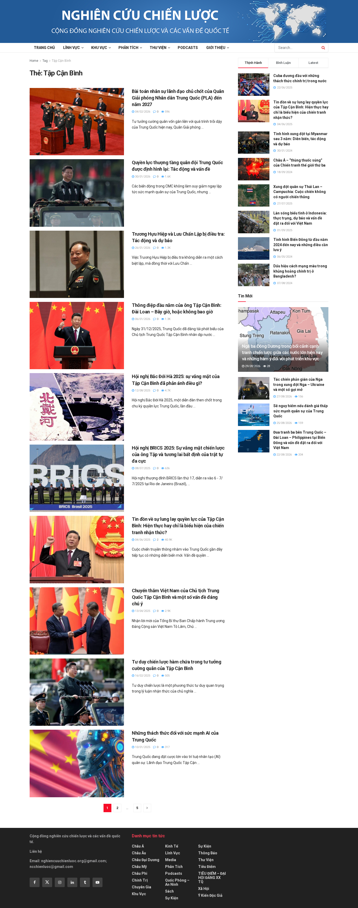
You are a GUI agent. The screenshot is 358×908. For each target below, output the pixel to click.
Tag (45, 61)
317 (167, 747)
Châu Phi (139, 873)
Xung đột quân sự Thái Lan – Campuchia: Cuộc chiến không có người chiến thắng (299, 192)
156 (300, 396)
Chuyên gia (141, 887)
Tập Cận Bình (61, 61)
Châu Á (138, 846)
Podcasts (188, 48)
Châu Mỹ (139, 867)
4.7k (167, 390)
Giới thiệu (215, 48)
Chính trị (140, 880)
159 (300, 423)
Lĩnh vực (71, 48)
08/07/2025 (142, 468)
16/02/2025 (142, 675)
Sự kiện (171, 898)
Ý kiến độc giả (210, 895)
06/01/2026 (142, 319)
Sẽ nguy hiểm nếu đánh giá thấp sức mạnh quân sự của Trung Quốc (300, 411)
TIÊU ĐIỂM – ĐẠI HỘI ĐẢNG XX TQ (212, 877)
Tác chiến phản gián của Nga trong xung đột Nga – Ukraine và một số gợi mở (298, 384)
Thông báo (207, 853)
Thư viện (158, 48)
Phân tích (128, 48)
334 (300, 454)
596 (167, 111)
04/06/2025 (142, 539)
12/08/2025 (142, 390)
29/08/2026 (252, 366)
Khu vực (99, 48)
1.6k (167, 176)
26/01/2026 (142, 248)
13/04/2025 (142, 611)
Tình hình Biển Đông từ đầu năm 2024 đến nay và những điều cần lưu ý (300, 244)
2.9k (167, 611)
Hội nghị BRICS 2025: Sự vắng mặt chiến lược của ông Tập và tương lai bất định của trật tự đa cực (178, 454)
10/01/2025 (142, 747)
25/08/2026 (284, 423)
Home (34, 61)
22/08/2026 (284, 454)
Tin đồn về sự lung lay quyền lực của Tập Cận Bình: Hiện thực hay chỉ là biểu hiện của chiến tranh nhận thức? (178, 525)
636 (167, 468)
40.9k (168, 539)
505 (167, 675)
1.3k (167, 248)
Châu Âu (139, 853)
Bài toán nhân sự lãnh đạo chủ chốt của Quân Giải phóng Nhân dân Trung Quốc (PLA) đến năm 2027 (178, 97)
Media (170, 860)
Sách (169, 891)
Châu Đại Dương (145, 860)
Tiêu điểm (207, 867)
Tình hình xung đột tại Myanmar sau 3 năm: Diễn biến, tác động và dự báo (300, 139)
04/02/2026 (142, 111)
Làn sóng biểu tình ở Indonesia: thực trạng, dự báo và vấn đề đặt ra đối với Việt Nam (300, 218)
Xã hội (203, 889)
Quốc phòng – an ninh (177, 882)
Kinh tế (171, 846)
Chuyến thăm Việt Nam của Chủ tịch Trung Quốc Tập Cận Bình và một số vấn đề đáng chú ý (175, 597)
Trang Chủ (44, 48)
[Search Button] (323, 47)
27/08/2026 (284, 396)
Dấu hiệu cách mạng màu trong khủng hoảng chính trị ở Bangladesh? (300, 271)
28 (268, 366)
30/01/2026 (142, 176)
